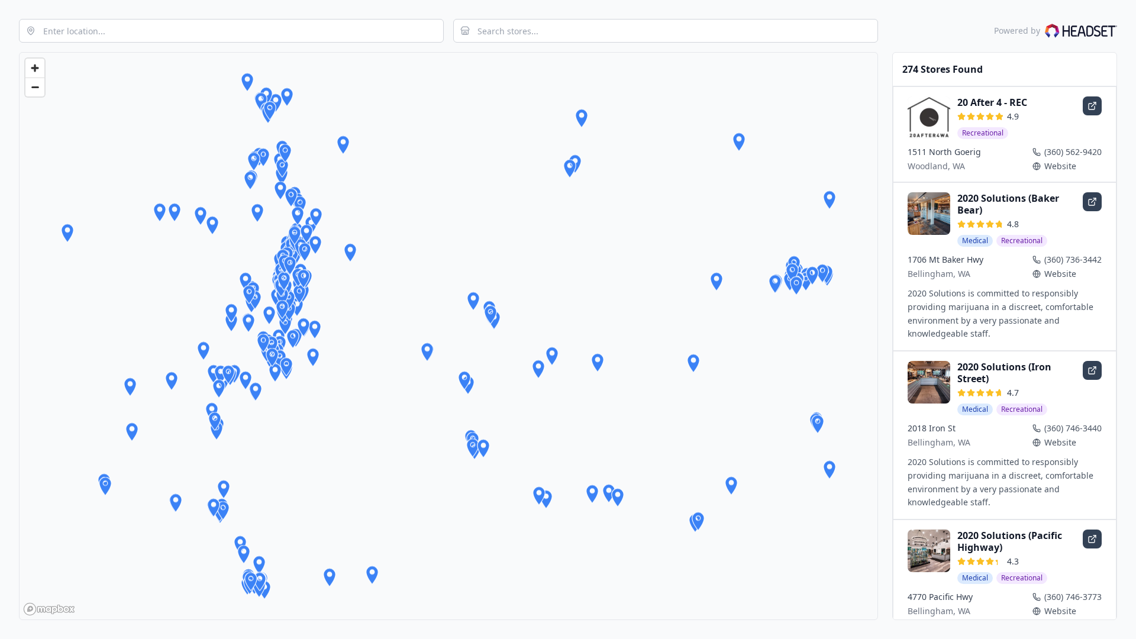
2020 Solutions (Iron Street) (1004, 373)
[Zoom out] (34, 87)
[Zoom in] (34, 68)
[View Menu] (1092, 105)
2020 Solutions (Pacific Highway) (1009, 541)
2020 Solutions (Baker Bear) (1008, 204)
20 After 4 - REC (992, 102)
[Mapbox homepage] (49, 609)
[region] (448, 336)
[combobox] (231, 31)
